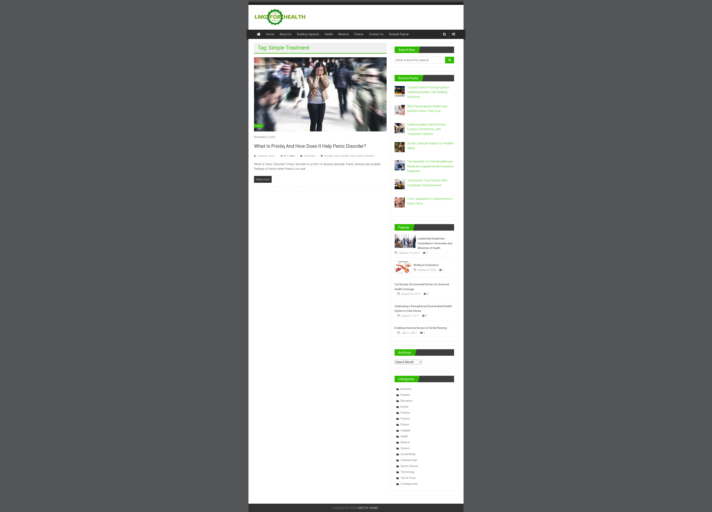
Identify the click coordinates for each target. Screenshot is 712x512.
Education (406, 400)
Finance (405, 418)
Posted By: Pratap (266, 156)
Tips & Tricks (408, 477)
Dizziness (328, 156)
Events (404, 406)
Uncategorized (408, 483)
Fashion (405, 412)
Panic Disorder (341, 156)
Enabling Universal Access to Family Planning (421, 327)
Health (329, 34)
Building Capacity (308, 34)
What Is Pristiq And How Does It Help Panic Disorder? (310, 146)
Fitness (358, 34)
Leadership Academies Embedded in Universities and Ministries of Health (435, 243)
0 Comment (309, 156)
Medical (343, 34)
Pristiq (352, 156)
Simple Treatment (365, 156)
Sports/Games (409, 466)
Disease (405, 394)
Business (405, 388)
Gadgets (405, 430)
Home (270, 34)
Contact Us (376, 34)
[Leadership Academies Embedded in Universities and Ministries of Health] (405, 241)
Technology (407, 471)
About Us (285, 34)
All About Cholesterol (426, 265)
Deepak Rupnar (399, 34)
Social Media (408, 454)
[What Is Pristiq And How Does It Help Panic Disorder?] (320, 94)
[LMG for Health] (258, 34)
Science (405, 448)
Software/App (408, 460)
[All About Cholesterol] (403, 267)
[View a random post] (453, 34)
